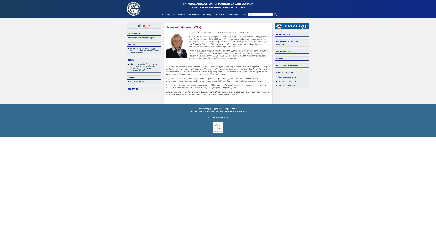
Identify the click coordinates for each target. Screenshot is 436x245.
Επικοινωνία (232, 14)
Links (244, 14)
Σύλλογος (165, 14)
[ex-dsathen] (133, 9)
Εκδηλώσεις (194, 14)
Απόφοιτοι (219, 14)
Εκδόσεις (207, 14)
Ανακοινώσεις (179, 14)
